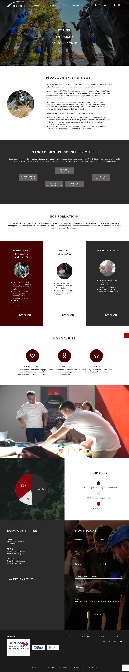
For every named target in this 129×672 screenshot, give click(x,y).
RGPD (77, 600)
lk (96, 5)
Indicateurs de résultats (64, 667)
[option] (119, 5)
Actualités (77, 5)
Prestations (51, 5)
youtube (105, 5)
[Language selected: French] (117, 5)
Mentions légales (36, 667)
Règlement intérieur (79, 667)
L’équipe (64, 5)
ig (102, 5)
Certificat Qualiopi (92, 667)
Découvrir (25, 315)
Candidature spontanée (22, 578)
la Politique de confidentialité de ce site (109, 601)
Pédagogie (36, 5)
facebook (99, 5)
